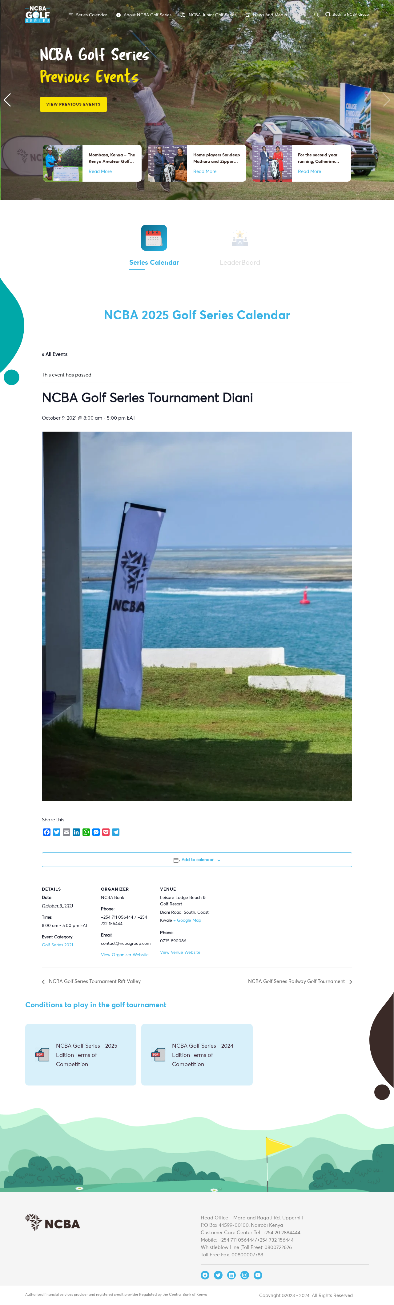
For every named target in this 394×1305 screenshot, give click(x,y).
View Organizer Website (125, 954)
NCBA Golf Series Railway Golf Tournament (297, 981)
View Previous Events (73, 104)
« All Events (54, 354)
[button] (7, 100)
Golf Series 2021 (57, 945)
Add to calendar (198, 859)
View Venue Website (180, 952)
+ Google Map (187, 920)
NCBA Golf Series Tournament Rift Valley (94, 981)
